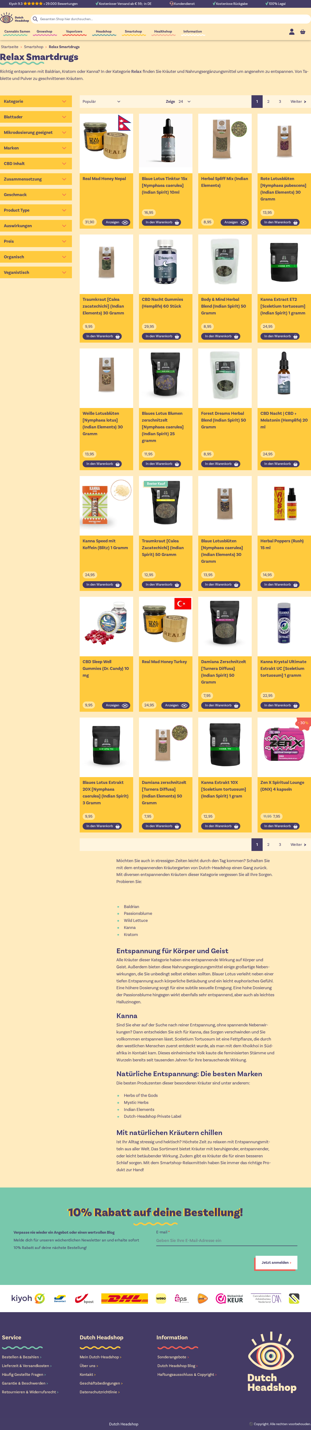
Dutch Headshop (123, 1424)
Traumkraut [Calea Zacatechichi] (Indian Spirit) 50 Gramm (163, 547)
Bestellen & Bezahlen (22, 1357)
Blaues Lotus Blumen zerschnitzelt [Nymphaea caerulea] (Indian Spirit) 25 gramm (163, 427)
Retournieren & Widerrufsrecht (30, 1392)
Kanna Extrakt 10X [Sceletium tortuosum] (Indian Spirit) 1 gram (223, 789)
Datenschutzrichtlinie (100, 1392)
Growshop (44, 31)
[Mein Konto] (291, 32)
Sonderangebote (173, 1357)
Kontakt (88, 1374)
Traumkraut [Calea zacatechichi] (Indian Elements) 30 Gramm (103, 306)
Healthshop (163, 31)
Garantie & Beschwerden (25, 1383)
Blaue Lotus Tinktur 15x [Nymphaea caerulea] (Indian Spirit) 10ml (164, 185)
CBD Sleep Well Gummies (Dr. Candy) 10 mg (106, 668)
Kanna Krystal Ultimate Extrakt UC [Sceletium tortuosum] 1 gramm (283, 668)
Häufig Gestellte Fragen (24, 1374)
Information (192, 31)
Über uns (89, 1365)
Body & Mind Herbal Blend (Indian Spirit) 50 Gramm (223, 306)
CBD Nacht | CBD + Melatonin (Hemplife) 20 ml (284, 420)
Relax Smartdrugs (64, 46)
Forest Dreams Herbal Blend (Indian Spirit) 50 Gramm (223, 420)
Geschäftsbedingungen (101, 1383)
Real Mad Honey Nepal (104, 178)
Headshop (104, 31)
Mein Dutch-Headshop (100, 1357)
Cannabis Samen (17, 31)
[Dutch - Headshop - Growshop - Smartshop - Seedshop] (14, 17)
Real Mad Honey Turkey (164, 661)
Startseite (9, 46)
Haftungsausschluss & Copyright (187, 1374)
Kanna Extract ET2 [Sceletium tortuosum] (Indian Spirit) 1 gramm (282, 306)
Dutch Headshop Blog (177, 1365)
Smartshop (133, 31)
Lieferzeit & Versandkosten (27, 1365)
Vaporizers (74, 31)
